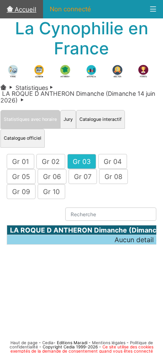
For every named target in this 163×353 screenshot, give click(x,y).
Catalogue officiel (23, 138)
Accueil (24, 9)
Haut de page (24, 342)
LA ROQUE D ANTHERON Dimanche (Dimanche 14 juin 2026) (77, 96)
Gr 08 (113, 176)
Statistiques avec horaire (30, 119)
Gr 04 (113, 161)
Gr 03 (82, 161)
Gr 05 (21, 176)
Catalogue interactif (100, 119)
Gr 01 (20, 161)
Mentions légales (108, 342)
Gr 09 (21, 191)
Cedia (47, 342)
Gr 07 (83, 176)
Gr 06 (52, 176)
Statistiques (35, 87)
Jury (68, 119)
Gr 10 (51, 191)
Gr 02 (51, 161)
